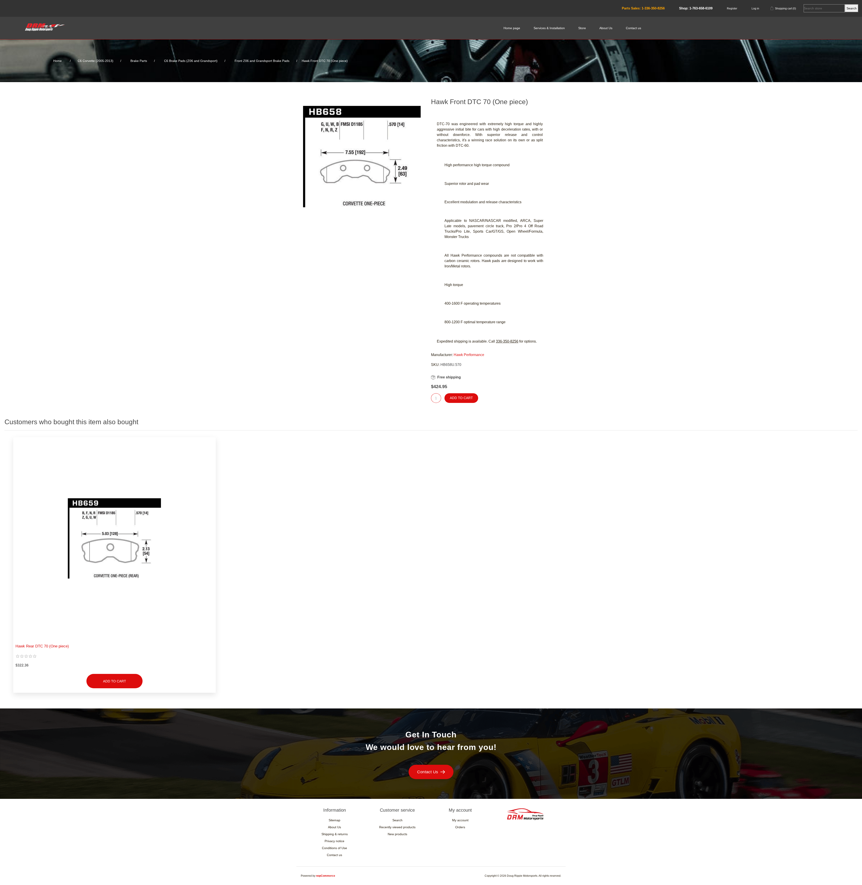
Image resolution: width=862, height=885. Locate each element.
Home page (512, 28)
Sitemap (334, 820)
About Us (605, 28)
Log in (755, 8)
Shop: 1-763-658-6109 (695, 8)
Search (397, 820)
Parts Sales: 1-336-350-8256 (643, 8)
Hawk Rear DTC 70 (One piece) (42, 646)
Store (582, 28)
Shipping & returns (334, 834)
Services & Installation (549, 28)
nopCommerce (325, 875)
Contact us (633, 28)
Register (732, 8)
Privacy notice (334, 841)
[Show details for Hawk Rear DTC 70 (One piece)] (114, 538)
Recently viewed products (397, 827)
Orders (460, 827)
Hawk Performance (469, 355)
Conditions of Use (334, 848)
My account (460, 820)
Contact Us (427, 772)
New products (397, 834)
